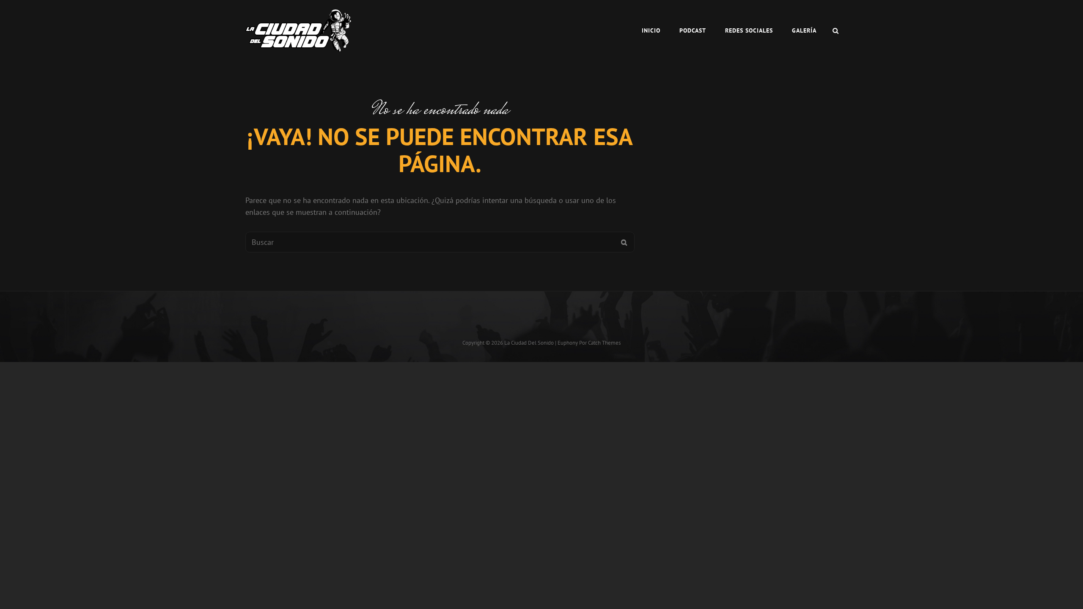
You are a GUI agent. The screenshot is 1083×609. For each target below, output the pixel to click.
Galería (804, 30)
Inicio (651, 30)
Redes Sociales (749, 30)
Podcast (692, 30)
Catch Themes (604, 342)
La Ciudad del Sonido (529, 342)
